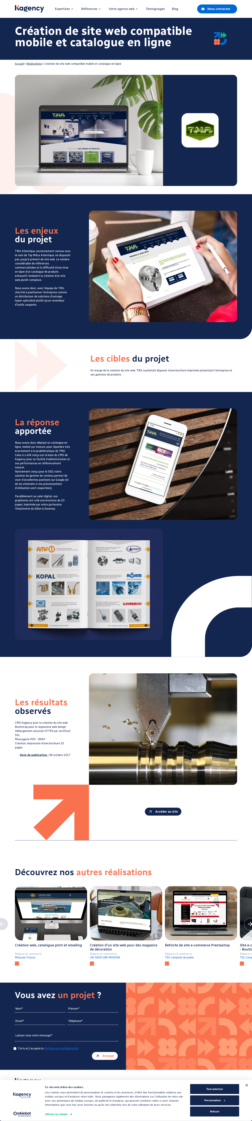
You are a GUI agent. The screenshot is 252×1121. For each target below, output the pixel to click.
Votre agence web (122, 9)
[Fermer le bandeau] (246, 1085)
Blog (175, 9)
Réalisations (34, 63)
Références (89, 9)
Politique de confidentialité (61, 1048)
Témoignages (155, 9)
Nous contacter (218, 9)
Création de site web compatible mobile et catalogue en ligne (82, 63)
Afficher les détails (56, 1114)
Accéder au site (166, 811)
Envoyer (108, 1056)
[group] (51, 926)
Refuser (214, 1111)
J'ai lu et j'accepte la (48, 1048)
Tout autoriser (214, 1089)
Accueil (19, 63)
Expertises (62, 9)
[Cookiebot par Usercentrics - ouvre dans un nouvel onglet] (22, 1114)
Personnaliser (212, 1100)
